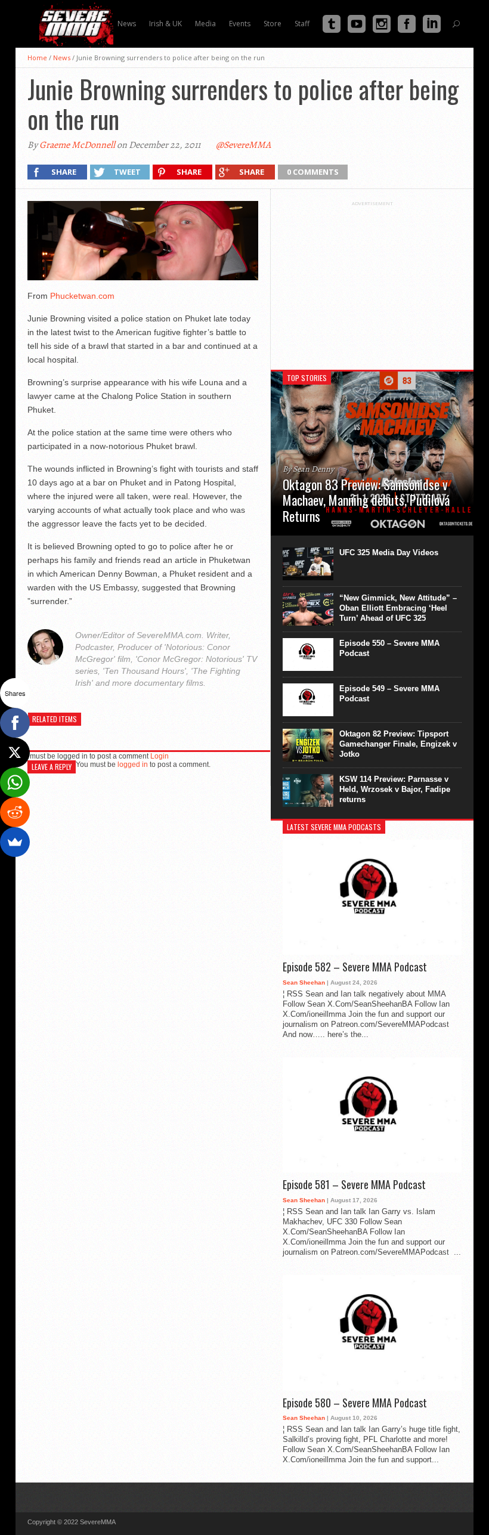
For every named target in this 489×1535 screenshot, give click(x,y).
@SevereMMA (243, 144)
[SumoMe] (15, 842)
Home (37, 57)
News (61, 57)
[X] (15, 753)
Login (159, 756)
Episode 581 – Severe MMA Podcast (354, 1185)
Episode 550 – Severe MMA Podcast (389, 648)
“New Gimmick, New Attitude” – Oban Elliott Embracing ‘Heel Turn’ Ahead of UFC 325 (398, 608)
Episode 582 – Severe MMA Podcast (355, 967)
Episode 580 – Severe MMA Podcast (355, 1403)
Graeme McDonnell (77, 144)
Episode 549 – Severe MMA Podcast (389, 693)
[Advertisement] (372, 280)
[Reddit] (15, 812)
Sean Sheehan (304, 982)
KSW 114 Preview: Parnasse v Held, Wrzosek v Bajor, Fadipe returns (394, 789)
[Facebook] (15, 723)
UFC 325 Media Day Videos (388, 552)
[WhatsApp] (15, 782)
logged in (132, 764)
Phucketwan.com (82, 296)
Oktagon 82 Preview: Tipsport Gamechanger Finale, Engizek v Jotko (398, 744)
